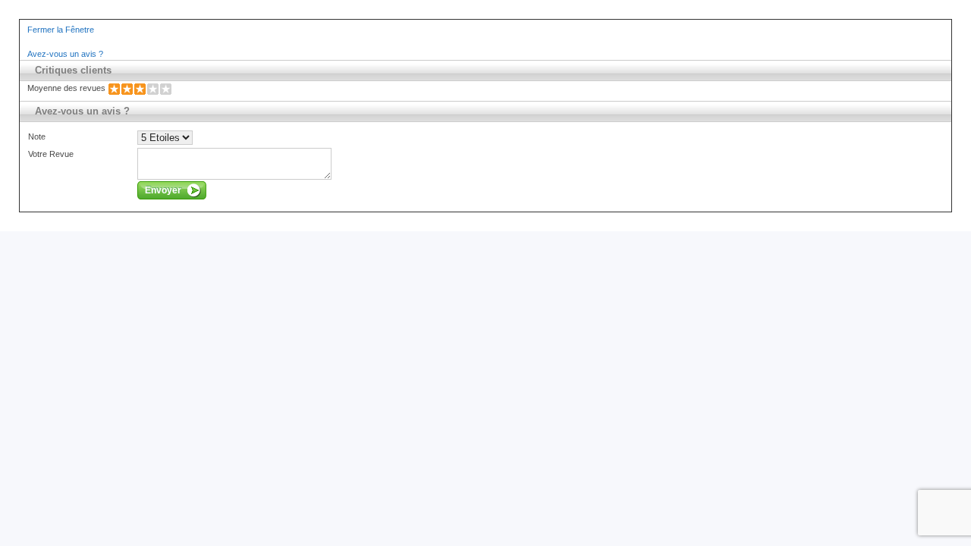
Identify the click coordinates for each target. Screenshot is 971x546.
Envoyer (163, 190)
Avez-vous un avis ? (65, 53)
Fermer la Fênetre (60, 29)
